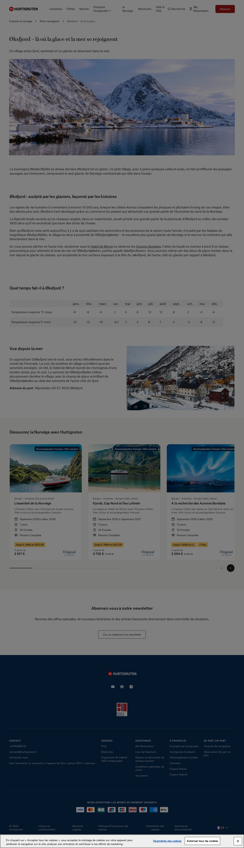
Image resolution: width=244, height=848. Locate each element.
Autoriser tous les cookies (202, 840)
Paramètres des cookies (167, 840)
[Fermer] (238, 841)
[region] (122, 841)
